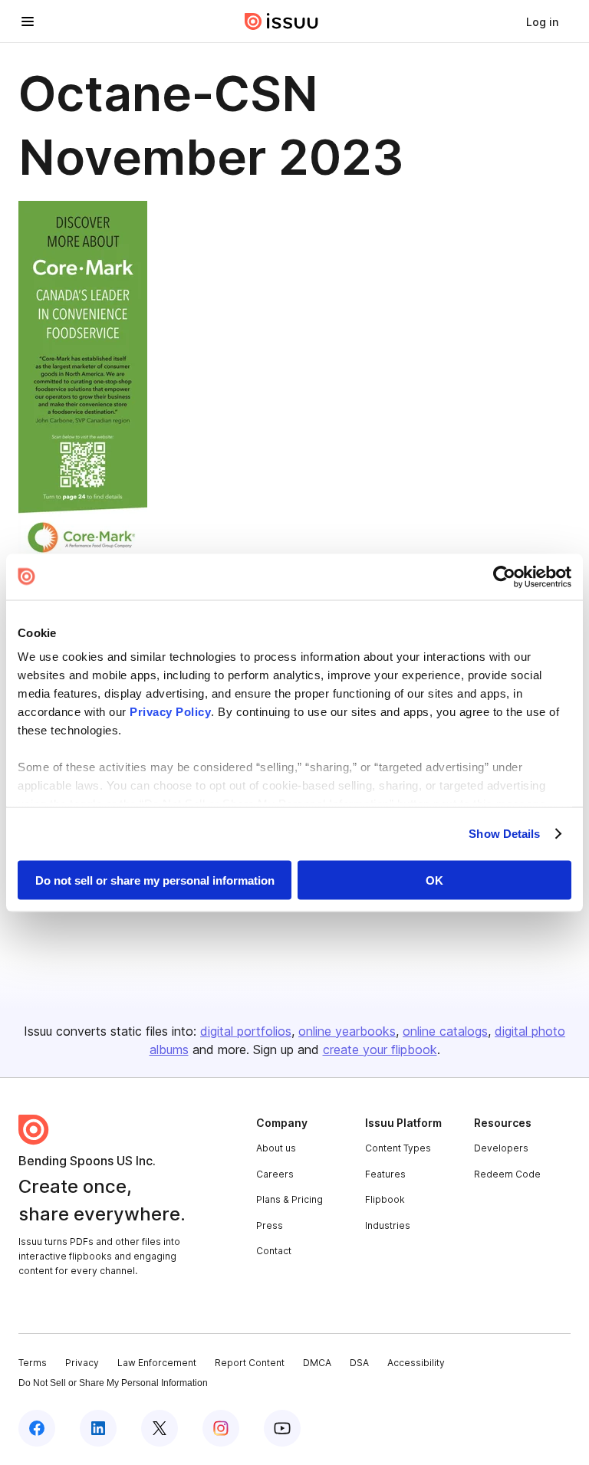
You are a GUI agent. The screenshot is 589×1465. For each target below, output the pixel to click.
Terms (32, 1362)
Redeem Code (507, 1174)
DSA (359, 1362)
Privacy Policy (170, 711)
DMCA (317, 1362)
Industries (387, 1225)
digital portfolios (245, 1031)
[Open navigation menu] (27, 21)
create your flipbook (380, 1049)
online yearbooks (347, 1031)
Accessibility (416, 1362)
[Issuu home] (281, 21)
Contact (273, 1250)
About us (276, 1148)
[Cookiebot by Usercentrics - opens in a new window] (504, 576)
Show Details (504, 833)
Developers (501, 1148)
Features (385, 1174)
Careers (275, 1174)
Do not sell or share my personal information (155, 879)
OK (434, 879)
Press (269, 1225)
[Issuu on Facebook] (36, 1428)
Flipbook (385, 1199)
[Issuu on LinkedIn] (98, 1428)
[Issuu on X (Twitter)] (159, 1428)
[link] (542, 21)
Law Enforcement (156, 1362)
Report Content (250, 1362)
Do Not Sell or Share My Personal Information (113, 1383)
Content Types (398, 1148)
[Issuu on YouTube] (282, 1428)
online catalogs (445, 1031)
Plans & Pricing (289, 1199)
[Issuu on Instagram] (220, 1428)
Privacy (82, 1362)
